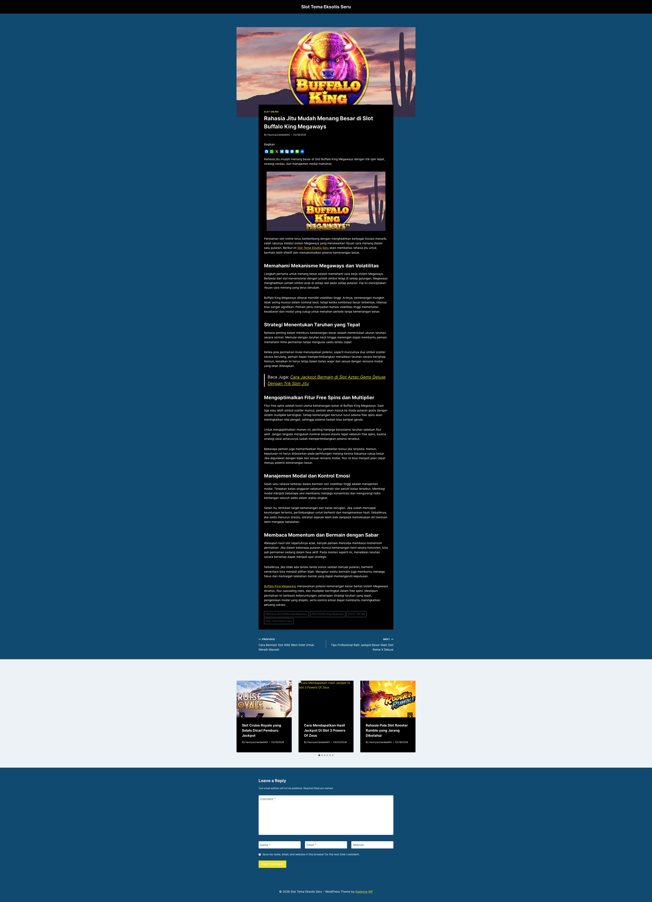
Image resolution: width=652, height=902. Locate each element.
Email (311, 845)
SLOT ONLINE (271, 111)
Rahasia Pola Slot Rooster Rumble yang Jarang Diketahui (387, 730)
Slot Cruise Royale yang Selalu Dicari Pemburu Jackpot (261, 730)
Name (265, 845)
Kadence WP (364, 891)
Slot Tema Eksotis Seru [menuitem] (313, 248)
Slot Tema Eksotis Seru (279, 621)
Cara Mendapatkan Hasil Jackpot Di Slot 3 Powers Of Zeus (324, 730)
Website (358, 845)
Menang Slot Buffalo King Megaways (286, 614)
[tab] (319, 755)
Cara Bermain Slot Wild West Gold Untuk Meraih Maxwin (286, 644)
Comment (268, 799)
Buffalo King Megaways (280, 586)
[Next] (410, 716)
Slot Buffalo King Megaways (328, 614)
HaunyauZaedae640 (278, 134)
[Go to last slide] (242, 716)
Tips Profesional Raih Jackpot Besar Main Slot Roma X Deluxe (362, 644)
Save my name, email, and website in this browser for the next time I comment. (311, 854)
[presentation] (264, 699)
